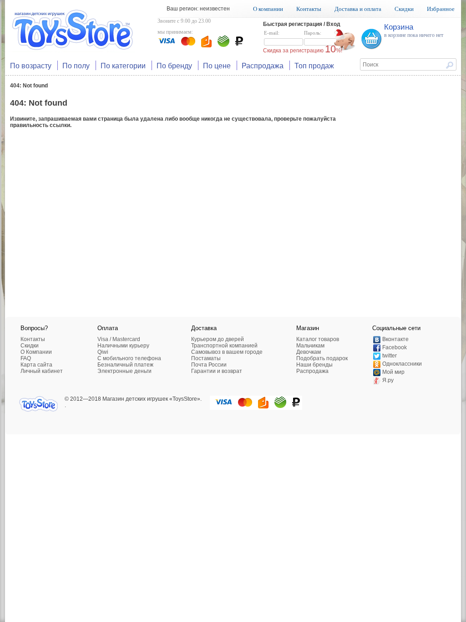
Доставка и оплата (357, 8)
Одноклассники (402, 364)
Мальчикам (310, 345)
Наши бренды (314, 365)
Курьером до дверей (217, 339)
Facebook (394, 347)
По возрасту (30, 65)
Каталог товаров (317, 339)
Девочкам (308, 352)
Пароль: (312, 33)
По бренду (174, 65)
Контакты (308, 8)
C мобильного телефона (129, 358)
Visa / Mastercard (118, 339)
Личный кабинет (41, 371)
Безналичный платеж (125, 365)
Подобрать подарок (322, 358)
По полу (76, 65)
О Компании (36, 352)
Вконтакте (395, 339)
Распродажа (263, 65)
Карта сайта (36, 365)
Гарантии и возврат (216, 371)
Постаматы (206, 358)
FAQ (25, 358)
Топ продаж (314, 65)
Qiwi (102, 352)
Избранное (441, 8)
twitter (389, 355)
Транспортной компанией (224, 345)
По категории (123, 65)
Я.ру (388, 380)
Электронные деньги (124, 371)
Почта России (209, 365)
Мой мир (393, 372)
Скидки (404, 8)
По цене (217, 65)
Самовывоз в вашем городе (227, 352)
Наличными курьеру (123, 345)
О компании (268, 8)
